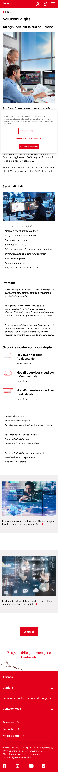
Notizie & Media (11, 735)
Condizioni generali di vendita (17, 757)
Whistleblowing (10, 751)
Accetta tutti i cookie (29, 146)
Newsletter (8, 729)
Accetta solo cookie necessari (28, 139)
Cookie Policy (46, 747)
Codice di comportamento (31, 751)
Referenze (8, 722)
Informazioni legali (11, 747)
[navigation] (53, 4)
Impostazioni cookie (28, 131)
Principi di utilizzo (30, 747)
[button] (28, 631)
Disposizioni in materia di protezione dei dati (23, 754)
